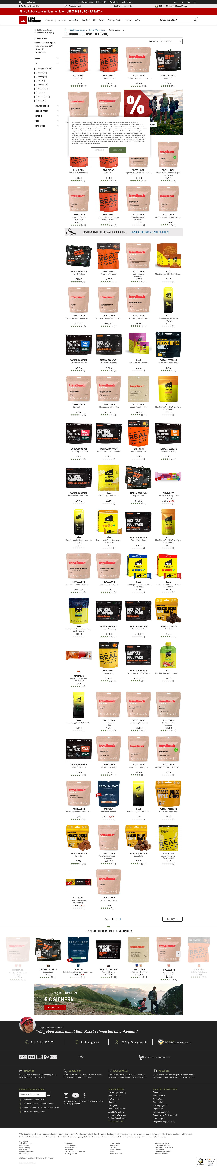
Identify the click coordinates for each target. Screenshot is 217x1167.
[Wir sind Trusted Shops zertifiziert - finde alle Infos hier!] (161, 1042)
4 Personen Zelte (116, 1154)
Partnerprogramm (160, 1105)
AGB (110, 1112)
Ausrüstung (74, 19)
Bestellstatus (114, 1095)
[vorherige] (38, 954)
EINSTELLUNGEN (99, 150)
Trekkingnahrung (71, 1154)
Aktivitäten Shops (25, 1144)
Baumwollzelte (115, 1150)
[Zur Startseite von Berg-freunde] (30, 20)
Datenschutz (118, 1112)
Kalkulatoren (24, 1146)
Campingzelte (115, 1144)
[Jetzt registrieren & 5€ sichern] (108, 999)
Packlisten (23, 1150)
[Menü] (214, 1158)
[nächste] (178, 954)
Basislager (30, 2)
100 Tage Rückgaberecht (123, 6)
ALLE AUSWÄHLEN (118, 150)
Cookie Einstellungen (117, 1115)
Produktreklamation (116, 1108)
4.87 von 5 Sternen (172, 6)
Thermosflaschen (71, 1148)
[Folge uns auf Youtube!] (77, 1096)
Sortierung (154, 41)
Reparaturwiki (169, 1121)
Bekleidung (50, 19)
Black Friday (24, 1154)
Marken (128, 19)
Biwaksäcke (159, 1150)
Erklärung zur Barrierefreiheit (165, 1115)
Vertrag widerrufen (116, 1121)
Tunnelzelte (114, 1146)
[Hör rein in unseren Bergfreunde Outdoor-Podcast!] (86, 1096)
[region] (109, 137)
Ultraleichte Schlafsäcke (164, 1148)
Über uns (157, 1092)
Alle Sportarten (115, 19)
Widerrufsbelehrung (116, 1118)
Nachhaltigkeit (159, 1118)
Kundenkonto (159, 1095)
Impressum (158, 1108)
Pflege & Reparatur (26, 1152)
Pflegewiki (157, 1121)
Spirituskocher (70, 1146)
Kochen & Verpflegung (97, 30)
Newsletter (157, 1099)
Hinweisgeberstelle (161, 1112)
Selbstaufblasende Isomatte (75, 1152)
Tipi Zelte (113, 1148)
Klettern (86, 19)
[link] (46, 30)
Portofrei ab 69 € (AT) (32, 6)
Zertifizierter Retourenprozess (157, 1057)
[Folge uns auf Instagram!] (68, 1096)
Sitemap (51, 1158)
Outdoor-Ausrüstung (77, 30)
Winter (102, 19)
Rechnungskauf (75, 6)
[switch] (210, 1164)
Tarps (112, 1152)
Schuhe (62, 19)
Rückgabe (112, 1105)
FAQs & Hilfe (113, 1099)
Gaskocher (68, 1144)
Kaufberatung (24, 1148)
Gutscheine (158, 1102)
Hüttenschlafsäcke (162, 1146)
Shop (21, 2)
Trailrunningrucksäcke (163, 1152)
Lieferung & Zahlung (117, 1092)
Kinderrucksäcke (161, 1154)
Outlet (138, 19)
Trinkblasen (69, 1150)
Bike (94, 19)
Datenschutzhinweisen (92, 143)
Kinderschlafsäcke (162, 1144)
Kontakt (111, 1102)
